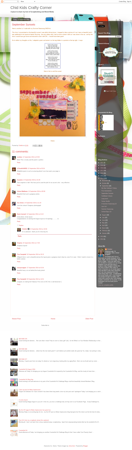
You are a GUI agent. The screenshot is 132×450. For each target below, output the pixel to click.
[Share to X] (38, 146)
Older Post (89, 319)
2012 (102, 239)
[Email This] (34, 146)
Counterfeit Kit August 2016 (27, 369)
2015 (102, 176)
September (105, 186)
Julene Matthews (22, 191)
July (103, 217)
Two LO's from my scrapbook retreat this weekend (34, 420)
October (104, 183)
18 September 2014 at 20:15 (35, 254)
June (103, 220)
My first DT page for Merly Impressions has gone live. (35, 410)
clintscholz (72, 446)
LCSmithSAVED (22, 168)
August (104, 215)
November (105, 180)
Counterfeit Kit (23, 430)
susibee (19, 157)
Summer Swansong (107, 209)
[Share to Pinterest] (41, 146)
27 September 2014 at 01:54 (35, 267)
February (105, 230)
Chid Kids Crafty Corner (31, 7)
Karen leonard (21, 214)
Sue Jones (20, 203)
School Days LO (106, 211)
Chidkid (24, 229)
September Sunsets (107, 193)
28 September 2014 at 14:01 (35, 279)
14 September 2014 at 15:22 (35, 214)
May (103, 223)
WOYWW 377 (23, 359)
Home (53, 319)
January (104, 233)
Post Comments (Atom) (57, 325)
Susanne (20, 180)
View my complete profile (105, 285)
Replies (21, 225)
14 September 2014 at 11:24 (32, 203)
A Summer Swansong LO (109, 204)
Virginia (19, 243)
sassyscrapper (21, 267)
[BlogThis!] (36, 146)
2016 (102, 173)
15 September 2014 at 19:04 (38, 229)
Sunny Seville (105, 201)
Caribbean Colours (106, 196)
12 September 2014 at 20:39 (31, 157)
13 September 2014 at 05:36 (36, 168)
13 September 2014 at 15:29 (31, 180)
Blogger (85, 446)
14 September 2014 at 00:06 (36, 191)
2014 (102, 178)
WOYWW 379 (23, 339)
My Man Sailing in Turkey (109, 188)
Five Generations (106, 191)
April (103, 225)
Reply (18, 162)
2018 (102, 168)
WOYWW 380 (23, 349)
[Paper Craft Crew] (110, 91)
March (104, 228)
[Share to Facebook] (39, 146)
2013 (102, 236)
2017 (102, 170)
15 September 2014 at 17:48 (31, 243)
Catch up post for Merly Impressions (30, 389)
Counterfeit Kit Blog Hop (26, 379)
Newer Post (16, 319)
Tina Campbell (21, 254)
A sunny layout (23, 400)
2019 (102, 165)
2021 (102, 162)
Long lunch (104, 198)
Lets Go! (104, 206)
